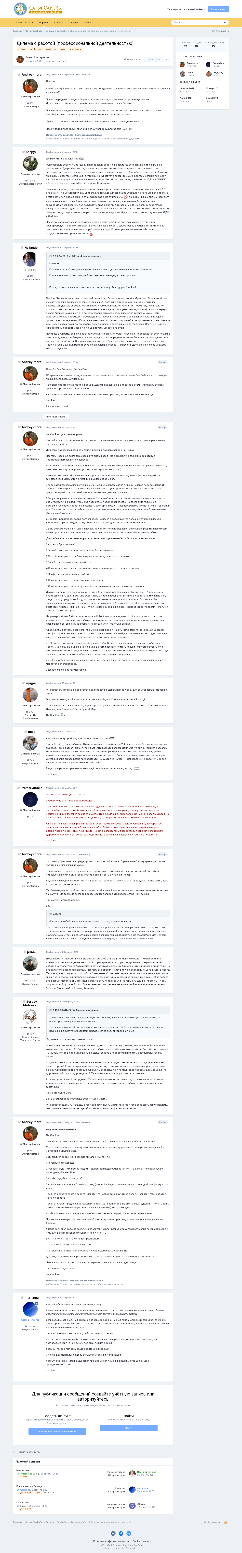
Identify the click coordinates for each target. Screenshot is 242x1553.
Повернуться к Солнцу (29, 1486)
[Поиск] (225, 22)
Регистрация (218, 9)
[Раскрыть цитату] (50, 256)
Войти (128, 1428)
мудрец (218, 72)
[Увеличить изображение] (83, 158)
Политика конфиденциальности (111, 1541)
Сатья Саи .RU (24, 22)
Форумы (43, 22)
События (59, 22)
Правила (89, 22)
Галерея (73, 22)
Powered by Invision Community (121, 1548)
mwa (190, 72)
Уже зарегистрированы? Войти (185, 9)
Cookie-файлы (141, 1541)
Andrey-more (194, 63)
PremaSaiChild (221, 63)
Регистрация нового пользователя (57, 1431)
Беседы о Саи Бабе (56, 61)
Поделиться (133, 59)
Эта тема (212, 22)
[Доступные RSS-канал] (225, 1522)
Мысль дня (22, 1470)
